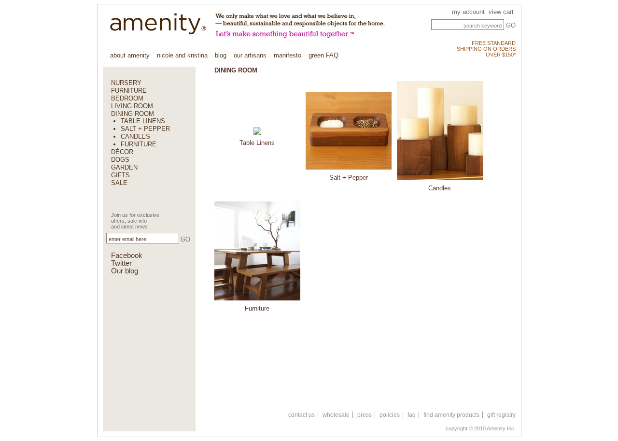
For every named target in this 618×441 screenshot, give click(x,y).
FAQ (411, 415)
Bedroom (127, 98)
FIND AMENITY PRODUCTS (451, 415)
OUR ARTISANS (250, 55)
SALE (119, 182)
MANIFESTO (287, 55)
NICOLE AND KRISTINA (182, 55)
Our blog (124, 271)
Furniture (129, 90)
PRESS (364, 415)
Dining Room (132, 113)
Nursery (126, 82)
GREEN (323, 55)
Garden (124, 167)
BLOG (220, 55)
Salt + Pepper (145, 128)
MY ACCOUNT (468, 12)
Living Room (132, 106)
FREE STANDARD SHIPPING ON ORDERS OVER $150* (486, 48)
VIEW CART (501, 12)
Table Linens (143, 121)
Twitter (121, 263)
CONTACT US (301, 415)
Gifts (120, 175)
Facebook (126, 255)
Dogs (120, 159)
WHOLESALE (336, 415)
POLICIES (389, 415)
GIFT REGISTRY (501, 415)
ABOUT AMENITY (130, 55)
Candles (135, 136)
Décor (122, 152)
